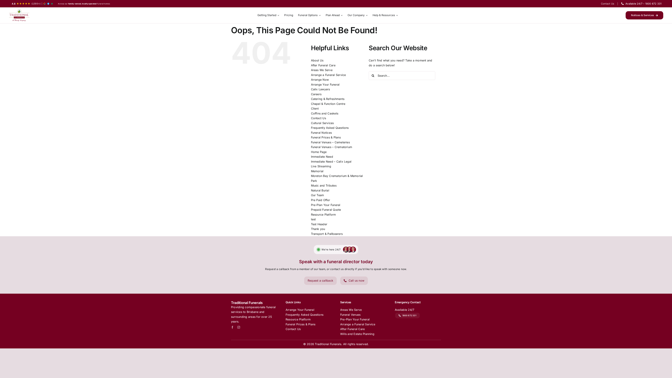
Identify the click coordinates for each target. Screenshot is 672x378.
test (313, 219)
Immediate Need (322, 156)
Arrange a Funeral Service (328, 75)
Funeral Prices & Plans (326, 137)
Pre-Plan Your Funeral (325, 205)
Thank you (318, 229)
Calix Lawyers (320, 89)
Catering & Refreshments (328, 99)
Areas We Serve (321, 70)
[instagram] (238, 327)
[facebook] (232, 327)
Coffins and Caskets (324, 113)
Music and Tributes (324, 185)
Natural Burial (320, 190)
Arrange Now (320, 79)
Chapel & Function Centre (328, 104)
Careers (316, 94)
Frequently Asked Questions (330, 128)
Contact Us (318, 118)
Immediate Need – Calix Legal (331, 161)
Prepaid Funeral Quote (326, 209)
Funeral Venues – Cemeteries (330, 142)
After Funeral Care (323, 65)
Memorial (317, 171)
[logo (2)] (19, 15)
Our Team (317, 195)
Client (315, 108)
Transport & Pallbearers (327, 234)
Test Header (319, 224)
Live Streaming (321, 166)
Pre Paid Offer (320, 200)
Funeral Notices (321, 132)
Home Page (319, 152)
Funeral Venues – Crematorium (331, 147)
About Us (317, 60)
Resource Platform (323, 214)
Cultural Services (322, 123)
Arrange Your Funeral (325, 84)
